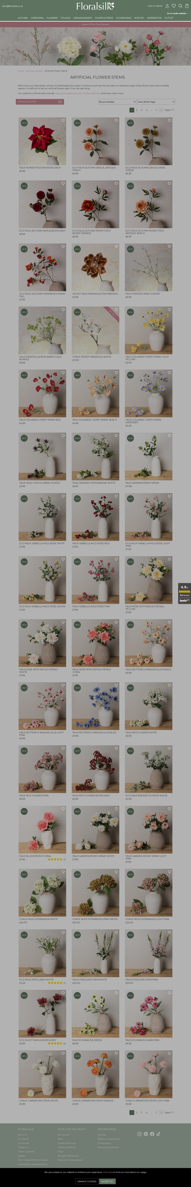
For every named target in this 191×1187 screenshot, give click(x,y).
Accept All (107, 1181)
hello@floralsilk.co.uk (12, 6)
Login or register (155, 6)
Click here (108, 1172)
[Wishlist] (174, 6)
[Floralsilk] (95, 5)
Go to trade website (177, 13)
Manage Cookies (87, 1181)
